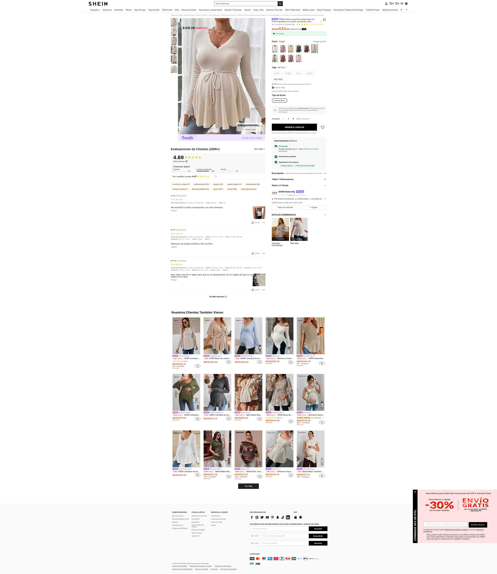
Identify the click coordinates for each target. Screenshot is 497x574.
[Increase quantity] (293, 118)
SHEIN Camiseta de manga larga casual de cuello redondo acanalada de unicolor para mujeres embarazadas (186, 471)
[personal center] (386, 3)
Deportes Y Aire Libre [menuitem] (274, 10)
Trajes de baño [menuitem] (153, 10)
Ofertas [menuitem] (129, 10)
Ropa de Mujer (189, 15)
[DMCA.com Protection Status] (258, 564)
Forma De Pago (216, 522)
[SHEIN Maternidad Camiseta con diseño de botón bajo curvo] (310, 335)
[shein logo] (98, 3)
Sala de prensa (177, 525)
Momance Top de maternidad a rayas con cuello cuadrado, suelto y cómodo (279, 471)
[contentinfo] (288, 558)
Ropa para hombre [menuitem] (189, 10)
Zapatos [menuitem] (247, 10)
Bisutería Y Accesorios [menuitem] (233, 10)
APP (295, 512)
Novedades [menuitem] (118, 10)
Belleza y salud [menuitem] (309, 10)
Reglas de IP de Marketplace (182, 569)
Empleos (175, 522)
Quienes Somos (177, 516)
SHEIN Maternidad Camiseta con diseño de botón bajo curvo (310, 358)
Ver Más (248, 486)
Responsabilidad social (180, 519)
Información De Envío (199, 516)
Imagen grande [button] (319, 41)
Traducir (174, 210)
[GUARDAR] (322, 127)
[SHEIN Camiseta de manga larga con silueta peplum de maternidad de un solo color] (186, 335)
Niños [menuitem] (177, 10)
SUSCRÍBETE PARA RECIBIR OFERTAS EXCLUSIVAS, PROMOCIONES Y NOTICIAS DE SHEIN (284, 524)
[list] (270, 517)
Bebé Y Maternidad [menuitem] (292, 10)
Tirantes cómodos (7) (180, 189)
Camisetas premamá (228, 15)
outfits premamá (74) (201, 184)
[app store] (295, 518)
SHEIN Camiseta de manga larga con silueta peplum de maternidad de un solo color (186, 358)
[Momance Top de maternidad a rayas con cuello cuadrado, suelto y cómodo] (279, 448)
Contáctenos (215, 516)
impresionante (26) (253, 184)
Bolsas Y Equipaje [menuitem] (324, 10)
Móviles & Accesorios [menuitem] (390, 10)
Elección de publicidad (229, 569)
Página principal (176, 15)
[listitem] (280, 229)
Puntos (213, 525)
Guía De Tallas (197, 533)
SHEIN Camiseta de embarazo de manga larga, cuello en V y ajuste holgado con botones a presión (248, 358)
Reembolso (196, 522)
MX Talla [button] (281, 67)
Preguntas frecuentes (218, 519)
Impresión (214, 569)
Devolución (196, 519)
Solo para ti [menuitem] (107, 10)
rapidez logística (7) (234, 184)
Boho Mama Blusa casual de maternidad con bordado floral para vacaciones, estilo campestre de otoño (248, 415)
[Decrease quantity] (283, 118)
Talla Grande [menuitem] (167, 10)
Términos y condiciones (223, 566)
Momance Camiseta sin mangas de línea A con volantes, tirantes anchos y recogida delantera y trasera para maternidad (310, 415)
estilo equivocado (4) (248, 189)
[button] (401, 3)
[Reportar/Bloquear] (263, 222)
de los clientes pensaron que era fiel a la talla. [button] (292, 84)
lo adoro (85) (232, 189)
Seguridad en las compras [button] (289, 162)
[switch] (214, 176)
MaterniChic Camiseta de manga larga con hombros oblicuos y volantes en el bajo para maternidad (248, 471)
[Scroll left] (403, 9)
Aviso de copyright (201, 569)
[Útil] (252, 222)
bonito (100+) (218, 189)
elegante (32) (218, 184)
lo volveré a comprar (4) (181, 184)
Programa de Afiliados (180, 528)
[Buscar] (280, 3)
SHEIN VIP (195, 536)
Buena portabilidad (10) (200, 189)
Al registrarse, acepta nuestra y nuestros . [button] (453, 530)
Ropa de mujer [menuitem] (139, 10)
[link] (391, 3)
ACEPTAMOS (255, 554)
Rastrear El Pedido (198, 530)
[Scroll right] (407, 9)
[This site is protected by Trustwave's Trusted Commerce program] (252, 564)
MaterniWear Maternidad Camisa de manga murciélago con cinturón (217, 471)
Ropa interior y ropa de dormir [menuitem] (210, 10)
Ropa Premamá (201, 15)
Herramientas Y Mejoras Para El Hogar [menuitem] (348, 10)
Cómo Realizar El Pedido (198, 526)
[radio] (275, 48)
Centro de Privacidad (179, 566)
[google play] (300, 518)
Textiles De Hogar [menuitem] (373, 10)
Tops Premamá (214, 15)
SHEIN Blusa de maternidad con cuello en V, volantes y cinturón (217, 358)
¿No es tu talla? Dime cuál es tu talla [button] (285, 91)
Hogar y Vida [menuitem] (258, 10)
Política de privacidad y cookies (201, 566)
